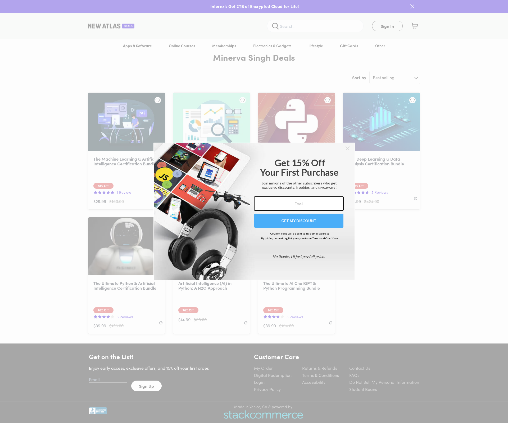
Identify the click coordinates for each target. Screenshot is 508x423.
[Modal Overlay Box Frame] (254, 211)
